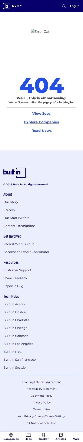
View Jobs (41, 114)
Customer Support (17, 270)
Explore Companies (41, 122)
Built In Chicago (15, 328)
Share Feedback (15, 278)
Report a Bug (13, 286)
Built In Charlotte (16, 320)
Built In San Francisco (19, 360)
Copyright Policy (41, 395)
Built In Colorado (16, 336)
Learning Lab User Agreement (41, 382)
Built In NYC (12, 352)
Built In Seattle (14, 367)
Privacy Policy (42, 402)
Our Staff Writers (16, 218)
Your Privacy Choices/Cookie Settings (42, 416)
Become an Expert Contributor (26, 252)
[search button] (64, 6)
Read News (41, 131)
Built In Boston (14, 312)
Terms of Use (41, 409)
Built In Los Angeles (18, 344)
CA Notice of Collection (41, 423)
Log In (75, 6)
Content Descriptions (19, 226)
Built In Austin (14, 304)
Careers (9, 210)
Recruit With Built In (18, 244)
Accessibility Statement (42, 388)
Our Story (10, 202)
